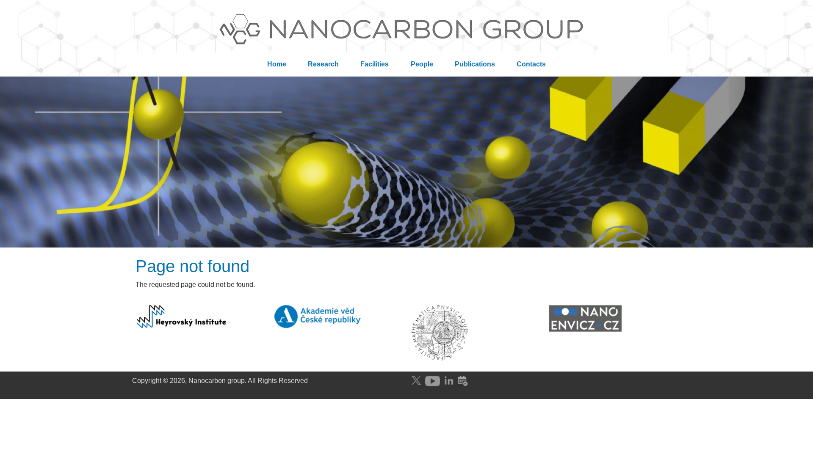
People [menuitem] (422, 64)
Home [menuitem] (276, 64)
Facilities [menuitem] (374, 64)
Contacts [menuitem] (531, 64)
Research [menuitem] (323, 64)
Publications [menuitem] (475, 64)
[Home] (406, 31)
